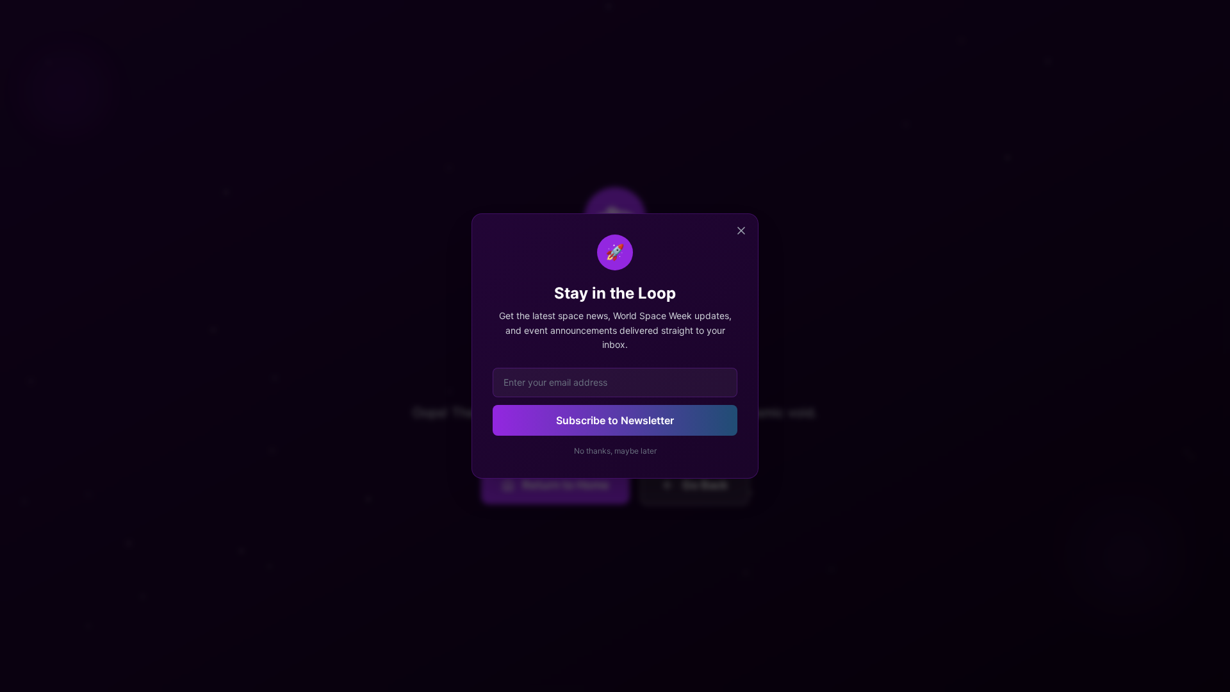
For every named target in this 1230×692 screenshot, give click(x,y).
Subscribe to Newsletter (615, 420)
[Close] (741, 230)
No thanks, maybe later (615, 451)
